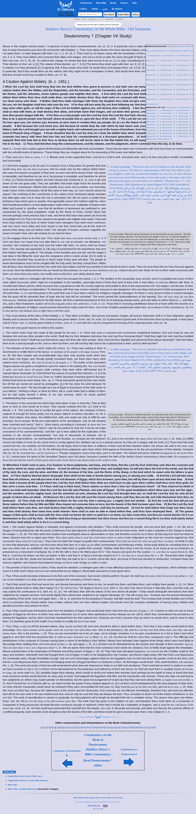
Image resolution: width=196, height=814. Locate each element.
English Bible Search (16, 776)
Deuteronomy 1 (163, 51)
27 (129, 727)
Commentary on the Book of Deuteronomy (98, 739)
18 (95, 727)
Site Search (109, 14)
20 (102, 727)
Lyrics (104, 798)
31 (144, 727)
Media (115, 798)
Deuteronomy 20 (168, 80)
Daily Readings (83, 798)
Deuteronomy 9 (185, 60)
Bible (75, 798)
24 (117, 727)
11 (69, 727)
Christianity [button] (86, 3)
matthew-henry (109, 19)
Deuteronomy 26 (168, 89)
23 (114, 727)
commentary (91, 19)
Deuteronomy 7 (152, 60)
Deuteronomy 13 (152, 70)
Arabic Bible (123, 14)
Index (170, 46)
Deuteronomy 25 (152, 89)
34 (155, 727)
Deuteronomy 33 (184, 99)
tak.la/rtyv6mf (98, 809)
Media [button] (94, 8)
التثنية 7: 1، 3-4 (178, 254)
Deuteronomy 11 (168, 65)
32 (147, 727)
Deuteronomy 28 (152, 94)
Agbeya (92, 798)
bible (84, 19)
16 (88, 727)
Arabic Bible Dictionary (39, 781)
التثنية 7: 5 (167, 427)
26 (125, 727)
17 (91, 727)
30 (140, 727)
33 (151, 727)
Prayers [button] (124, 3)
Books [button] (113, 3)
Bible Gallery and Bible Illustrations (22, 789)
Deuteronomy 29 (168, 94)
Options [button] (118, 8)
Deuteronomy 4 (156, 56)
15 (84, 727)
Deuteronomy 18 (184, 75)
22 (110, 727)
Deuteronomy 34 (152, 104)
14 (80, 727)
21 (106, 727)
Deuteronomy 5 (171, 56)
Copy (105, 805)
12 (73, 727)
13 (76, 727)
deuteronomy (119, 19)
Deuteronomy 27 (184, 89)
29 (136, 727)
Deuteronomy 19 (152, 80)
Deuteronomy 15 (184, 70)
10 (65, 727)
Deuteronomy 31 (152, 99)
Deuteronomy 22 (152, 85)
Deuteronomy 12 (184, 65)
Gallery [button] (82, 8)
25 (121, 727)
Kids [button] (134, 3)
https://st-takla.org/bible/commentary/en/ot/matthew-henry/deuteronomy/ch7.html (98, 802)
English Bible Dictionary (18, 781)
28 (132, 727)
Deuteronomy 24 (184, 85)
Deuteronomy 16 (152, 75)
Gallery (135, 14)
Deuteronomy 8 (168, 60)
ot (101, 19)
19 (99, 727)
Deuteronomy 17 (168, 75)
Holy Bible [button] (101, 3)
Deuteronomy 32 (168, 99)
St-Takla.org (76, 19)
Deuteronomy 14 (168, 70)
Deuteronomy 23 (168, 85)
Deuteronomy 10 (152, 65)
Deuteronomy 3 (152, 110)
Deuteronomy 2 (176, 51)
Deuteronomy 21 (184, 80)
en (98, 19)
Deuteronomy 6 (186, 56)
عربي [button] (105, 8)
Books (98, 798)
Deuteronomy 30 (184, 94)
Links (121, 798)
